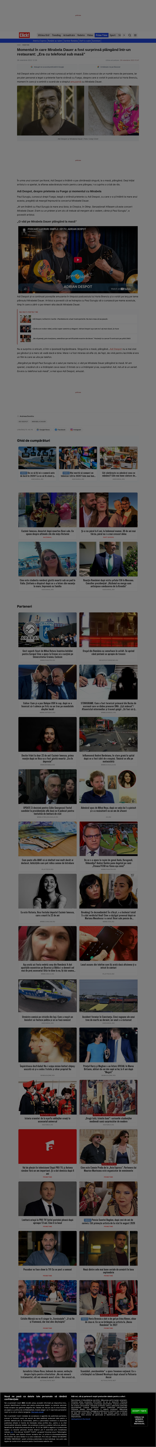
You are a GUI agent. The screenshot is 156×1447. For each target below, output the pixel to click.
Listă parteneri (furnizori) (80, 1419)
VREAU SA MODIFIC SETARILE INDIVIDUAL (139, 1420)
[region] (78, 1419)
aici (12, 1432)
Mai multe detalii (37, 1412)
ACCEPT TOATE (139, 1411)
